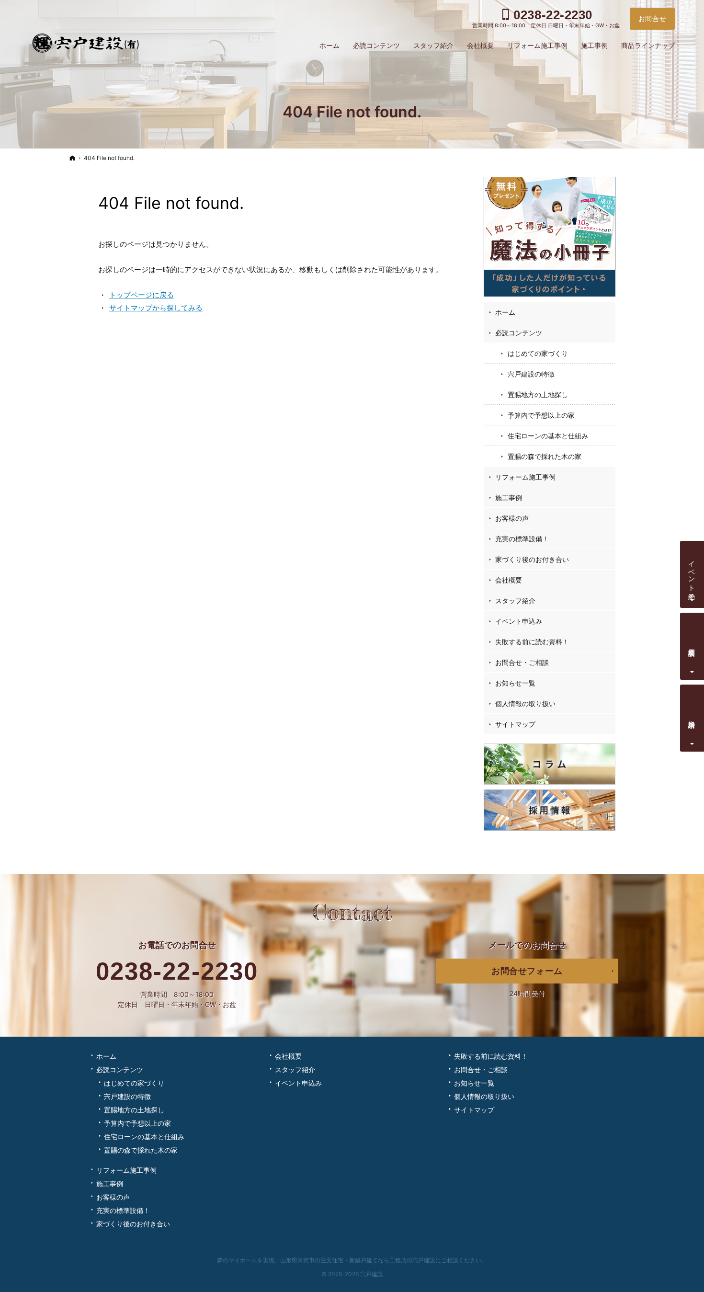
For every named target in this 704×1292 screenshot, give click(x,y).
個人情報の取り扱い (525, 703)
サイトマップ (515, 724)
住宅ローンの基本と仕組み (548, 436)
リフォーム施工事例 (525, 477)
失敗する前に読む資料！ (532, 642)
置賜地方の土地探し (538, 394)
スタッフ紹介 (515, 600)
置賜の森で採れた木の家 (544, 456)
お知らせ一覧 (515, 683)
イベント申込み (518, 621)
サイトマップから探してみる (156, 307)
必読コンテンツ (518, 333)
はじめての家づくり (538, 353)
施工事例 (508, 497)
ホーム (505, 312)
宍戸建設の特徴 (531, 374)
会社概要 (508, 580)
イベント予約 (692, 572)
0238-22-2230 (177, 971)
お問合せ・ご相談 (522, 662)
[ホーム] (72, 157)
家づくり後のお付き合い (532, 559)
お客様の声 (512, 518)
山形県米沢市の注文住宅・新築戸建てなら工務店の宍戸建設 (357, 1260)
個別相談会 (692, 644)
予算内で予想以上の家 (541, 415)
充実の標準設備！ (522, 539)
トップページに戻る (141, 294)
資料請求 (692, 716)
